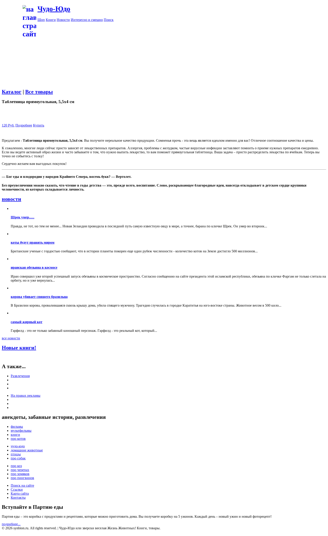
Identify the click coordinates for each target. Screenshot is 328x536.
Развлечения (20, 376)
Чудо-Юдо (53, 9)
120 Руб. (8, 125)
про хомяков (20, 474)
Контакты (18, 497)
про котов (18, 438)
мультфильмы (21, 430)
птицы (16, 454)
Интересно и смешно (87, 20)
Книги (51, 20)
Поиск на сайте (22, 485)
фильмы (17, 426)
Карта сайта (20, 493)
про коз (16, 466)
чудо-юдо (18, 446)
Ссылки (17, 489)
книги (15, 434)
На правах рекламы (25, 395)
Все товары (39, 92)
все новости (11, 338)
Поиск (109, 20)
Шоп (41, 20)
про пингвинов (22, 478)
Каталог (11, 92)
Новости (63, 20)
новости (11, 199)
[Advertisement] (182, 53)
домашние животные (27, 450)
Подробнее (23, 125)
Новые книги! (19, 348)
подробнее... (11, 524)
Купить (38, 125)
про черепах (20, 470)
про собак (18, 458)
